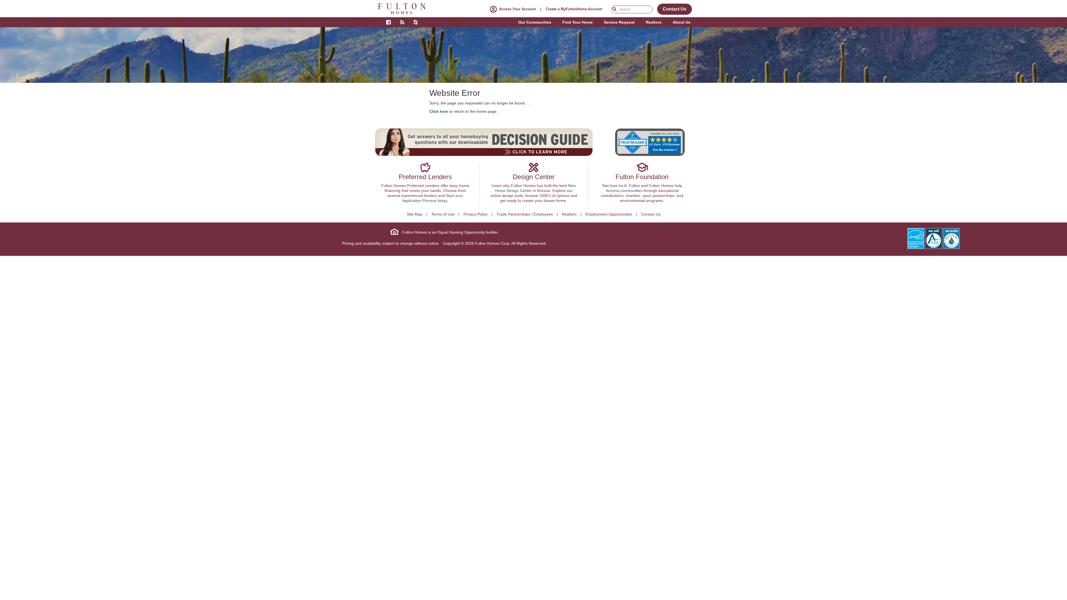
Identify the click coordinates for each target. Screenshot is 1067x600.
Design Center (534, 177)
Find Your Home (577, 22)
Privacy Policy (475, 214)
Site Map (414, 214)
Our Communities (534, 22)
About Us (681, 22)
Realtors (569, 214)
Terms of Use (443, 214)
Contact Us (650, 214)
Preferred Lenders (425, 177)
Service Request (619, 22)
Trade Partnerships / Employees (525, 214)
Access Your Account (517, 9)
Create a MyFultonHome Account (574, 9)
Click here (438, 111)
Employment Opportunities (608, 214)
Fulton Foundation (642, 177)
